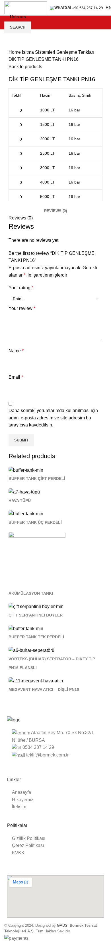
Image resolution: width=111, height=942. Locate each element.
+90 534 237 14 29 (87, 8)
